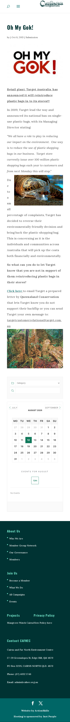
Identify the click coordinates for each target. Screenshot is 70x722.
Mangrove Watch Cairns (20, 622)
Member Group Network (22, 545)
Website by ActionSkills (35, 710)
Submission (32, 37)
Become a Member (19, 580)
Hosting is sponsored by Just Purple (35, 716)
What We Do (16, 587)
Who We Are (16, 538)
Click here (14, 291)
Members (14, 559)
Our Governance (18, 552)
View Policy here (43, 622)
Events (13, 601)
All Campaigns (17, 594)
